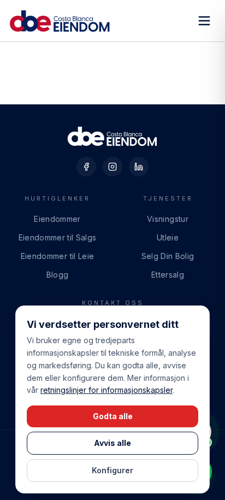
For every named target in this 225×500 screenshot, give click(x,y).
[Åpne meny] (204, 21)
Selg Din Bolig (167, 256)
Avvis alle (112, 443)
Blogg (57, 274)
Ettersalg (167, 274)
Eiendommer (57, 218)
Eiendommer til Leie (57, 256)
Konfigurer (112, 470)
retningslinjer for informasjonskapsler (106, 390)
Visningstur (167, 218)
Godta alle (113, 416)
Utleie (168, 237)
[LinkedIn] (139, 167)
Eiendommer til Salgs (58, 237)
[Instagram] (112, 167)
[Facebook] (86, 167)
